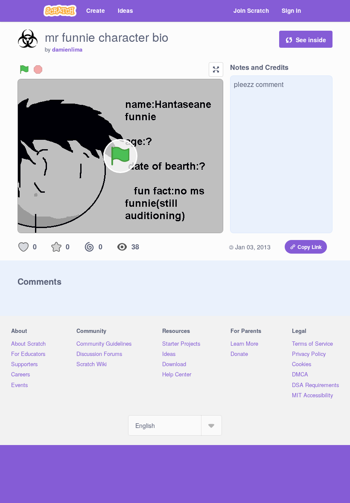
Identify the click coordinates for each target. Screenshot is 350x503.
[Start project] (24, 69)
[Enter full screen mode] (216, 69)
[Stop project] (38, 69)
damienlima (67, 49)
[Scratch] (60, 10)
